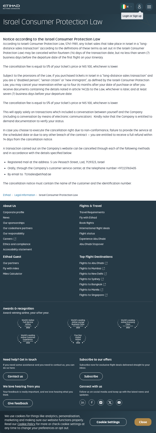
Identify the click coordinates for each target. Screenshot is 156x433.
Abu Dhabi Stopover (92, 244)
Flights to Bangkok (91, 284)
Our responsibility (13, 233)
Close (143, 422)
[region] (78, 422)
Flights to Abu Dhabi (92, 263)
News (6, 217)
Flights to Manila (89, 289)
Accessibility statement (17, 249)
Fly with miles (11, 268)
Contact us (15, 376)
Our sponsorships (14, 223)
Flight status (87, 233)
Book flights (87, 223)
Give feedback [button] (18, 403)
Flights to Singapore (92, 295)
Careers (8, 238)
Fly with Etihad (88, 217)
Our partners (11, 263)
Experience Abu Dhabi (93, 238)
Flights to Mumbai (90, 268)
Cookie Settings (108, 422)
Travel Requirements (92, 212)
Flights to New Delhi (91, 273)
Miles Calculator (12, 273)
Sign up (137, 16)
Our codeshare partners (18, 228)
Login (126, 16)
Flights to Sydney (90, 279)
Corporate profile (13, 212)
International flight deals (95, 228)
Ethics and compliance (16, 244)
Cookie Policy (26, 424)
